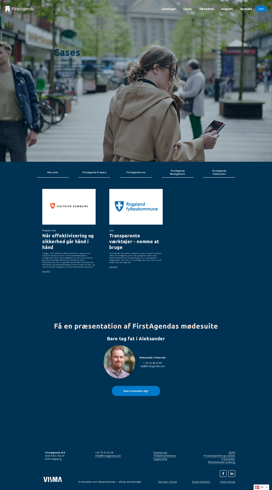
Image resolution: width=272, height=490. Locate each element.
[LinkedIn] (231, 473)
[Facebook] (223, 473)
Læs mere (46, 271)
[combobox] (261, 487)
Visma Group (227, 481)
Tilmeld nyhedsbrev (164, 455)
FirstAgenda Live (135, 172)
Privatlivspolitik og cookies (219, 455)
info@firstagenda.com (108, 455)
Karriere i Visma (167, 481)
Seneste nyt (160, 452)
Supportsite (160, 459)
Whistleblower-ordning (221, 462)
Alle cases (52, 172)
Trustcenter (228, 459)
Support (227, 8)
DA (262, 487)
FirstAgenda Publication (219, 172)
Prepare (46, 230)
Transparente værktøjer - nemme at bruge (134, 241)
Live (54, 230)
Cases (187, 8)
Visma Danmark (201, 481)
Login (261, 8)
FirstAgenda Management (177, 172)
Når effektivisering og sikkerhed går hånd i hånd (68, 241)
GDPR (232, 452)
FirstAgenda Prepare (94, 172)
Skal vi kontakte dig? (136, 391)
